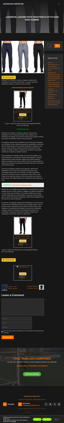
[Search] (57, 46)
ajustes (14, 421)
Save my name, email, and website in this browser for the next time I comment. (23, 331)
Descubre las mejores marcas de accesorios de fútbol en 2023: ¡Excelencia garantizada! (54, 76)
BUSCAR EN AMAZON (32, 374)
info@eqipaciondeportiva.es (31, 405)
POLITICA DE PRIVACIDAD (23, 408)
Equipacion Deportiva (13, 4)
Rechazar (46, 419)
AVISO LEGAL (32, 408)
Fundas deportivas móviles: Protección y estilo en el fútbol (53, 84)
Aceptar (37, 419)
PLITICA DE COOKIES (42, 408)
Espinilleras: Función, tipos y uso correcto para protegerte (54, 102)
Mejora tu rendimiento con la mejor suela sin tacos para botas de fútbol (54, 66)
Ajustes (56, 419)
